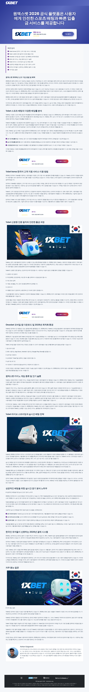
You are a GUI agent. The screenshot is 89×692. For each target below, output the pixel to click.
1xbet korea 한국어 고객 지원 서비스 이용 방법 (22, 51)
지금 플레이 (68, 34)
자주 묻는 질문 (13, 69)
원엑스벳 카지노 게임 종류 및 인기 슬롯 (20, 59)
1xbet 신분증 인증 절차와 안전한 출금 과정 (21, 54)
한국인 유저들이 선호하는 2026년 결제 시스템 (22, 67)
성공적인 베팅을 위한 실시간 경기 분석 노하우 (22, 64)
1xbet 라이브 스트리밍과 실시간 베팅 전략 (21, 62)
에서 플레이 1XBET (62, 161)
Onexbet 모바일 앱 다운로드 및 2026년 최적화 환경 (24, 56)
